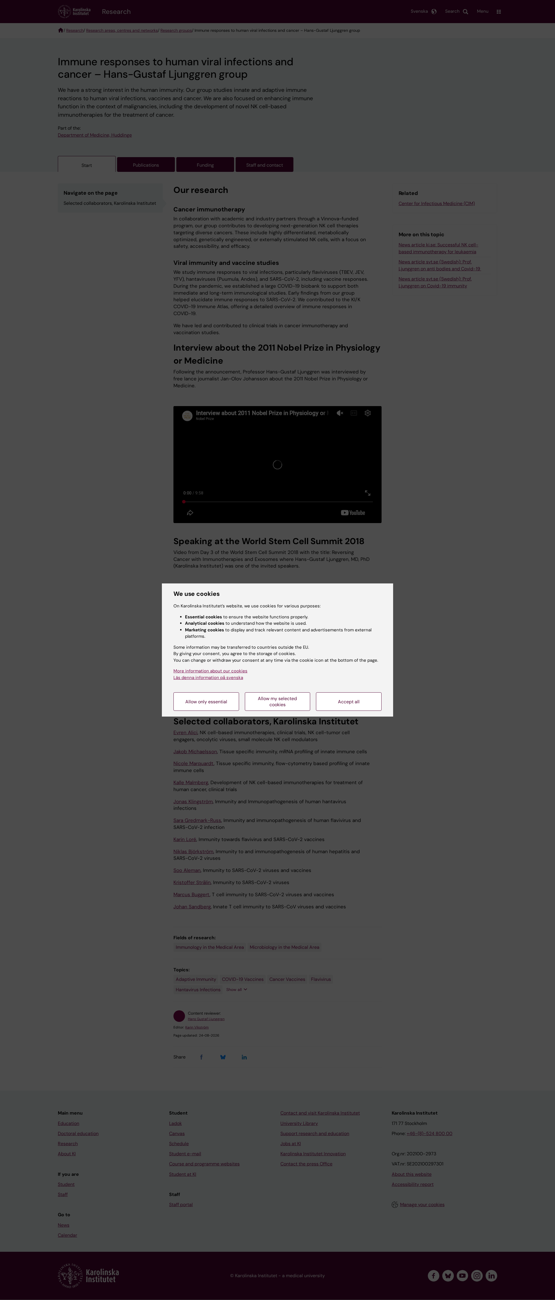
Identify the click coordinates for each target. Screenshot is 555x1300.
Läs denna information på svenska (208, 677)
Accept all (349, 702)
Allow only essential (206, 702)
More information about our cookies (210, 671)
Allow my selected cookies (277, 701)
